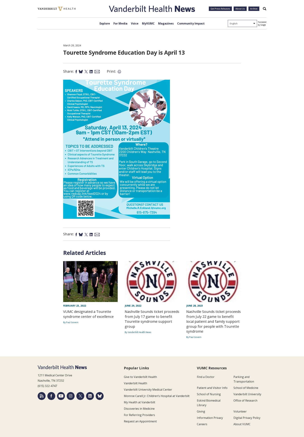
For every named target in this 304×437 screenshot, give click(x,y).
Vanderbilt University (247, 394)
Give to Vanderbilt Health (140, 377)
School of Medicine (245, 388)
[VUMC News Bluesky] (100, 396)
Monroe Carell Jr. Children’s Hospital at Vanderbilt (156, 396)
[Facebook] (51, 396)
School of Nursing (209, 394)
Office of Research (245, 400)
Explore (105, 23)
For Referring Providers (139, 415)
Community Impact (191, 23)
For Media (120, 23)
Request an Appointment (140, 421)
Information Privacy (210, 418)
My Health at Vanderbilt (139, 402)
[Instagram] (71, 396)
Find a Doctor (205, 377)
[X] (80, 396)
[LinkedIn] (90, 396)
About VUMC (242, 424)
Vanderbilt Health (135, 383)
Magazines (166, 23)
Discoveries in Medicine (139, 409)
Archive (254, 8)
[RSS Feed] (42, 396)
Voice (134, 23)
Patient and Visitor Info (212, 388)
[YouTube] (61, 396)
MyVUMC (148, 23)
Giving (201, 411)
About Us (240, 8)
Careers (202, 424)
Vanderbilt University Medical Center (148, 390)
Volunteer (240, 411)
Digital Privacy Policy (246, 418)
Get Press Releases (220, 8)
